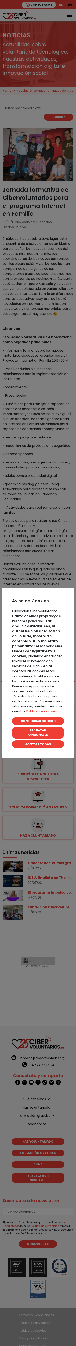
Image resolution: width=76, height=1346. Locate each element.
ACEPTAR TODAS (38, 744)
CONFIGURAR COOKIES (38, 721)
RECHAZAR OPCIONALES (38, 732)
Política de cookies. (41, 711)
